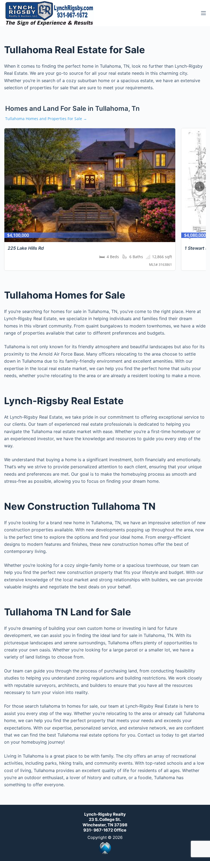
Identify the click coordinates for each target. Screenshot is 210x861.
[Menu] (203, 13)
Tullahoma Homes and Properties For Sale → (46, 118)
